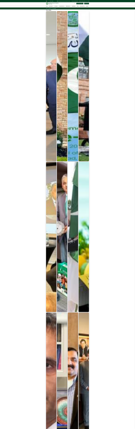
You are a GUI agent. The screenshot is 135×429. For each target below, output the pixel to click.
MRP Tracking (86, 3)
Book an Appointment (80, 3)
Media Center (50, 8)
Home (46, 8)
